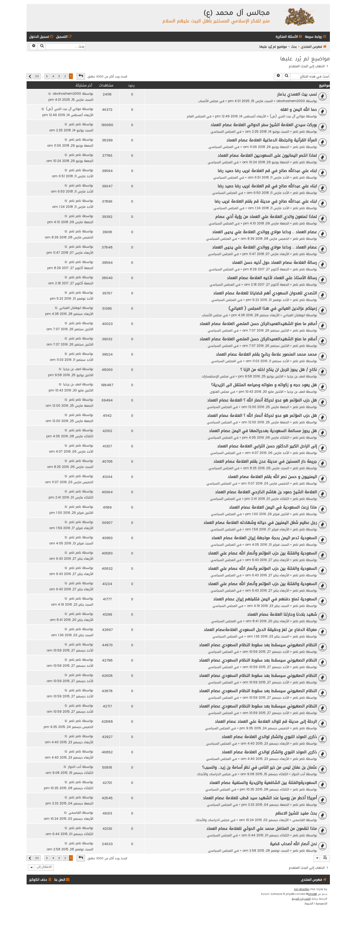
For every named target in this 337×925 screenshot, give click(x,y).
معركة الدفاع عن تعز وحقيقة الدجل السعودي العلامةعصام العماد (260, 629)
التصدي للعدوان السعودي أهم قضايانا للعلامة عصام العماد (265, 293)
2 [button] (65, 76)
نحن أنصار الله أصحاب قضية (293, 843)
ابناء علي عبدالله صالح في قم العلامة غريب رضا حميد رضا (267, 170)
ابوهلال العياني (294, 315)
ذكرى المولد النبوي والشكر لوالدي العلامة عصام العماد (269, 736)
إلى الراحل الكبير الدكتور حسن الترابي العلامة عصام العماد (267, 446)
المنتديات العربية (301, 899)
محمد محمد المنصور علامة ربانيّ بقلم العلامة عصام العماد (266, 354)
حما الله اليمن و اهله (298, 109)
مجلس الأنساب (208, 101)
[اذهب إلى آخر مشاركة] (50, 93)
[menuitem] (289, 36)
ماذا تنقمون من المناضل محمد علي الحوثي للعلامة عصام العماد (261, 828)
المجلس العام (196, 116)
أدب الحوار (298, 774)
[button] (81, 76)
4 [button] (53, 76)
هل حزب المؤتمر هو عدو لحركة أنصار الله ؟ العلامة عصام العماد (262, 400)
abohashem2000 (290, 101)
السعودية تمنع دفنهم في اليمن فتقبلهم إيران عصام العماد (265, 599)
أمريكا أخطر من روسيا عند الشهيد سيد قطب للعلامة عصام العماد (260, 798)
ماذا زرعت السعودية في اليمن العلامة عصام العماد (273, 507)
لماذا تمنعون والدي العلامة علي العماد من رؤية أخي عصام (266, 216)
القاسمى (298, 820)
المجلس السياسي (223, 131)
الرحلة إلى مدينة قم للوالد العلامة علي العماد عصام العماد (266, 721)
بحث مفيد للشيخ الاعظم (296, 813)
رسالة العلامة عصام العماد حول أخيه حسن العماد (274, 262)
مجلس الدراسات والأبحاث (214, 774)
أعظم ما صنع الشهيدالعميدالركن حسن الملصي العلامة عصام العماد (258, 323)
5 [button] (47, 76)
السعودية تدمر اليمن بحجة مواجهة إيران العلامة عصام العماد (264, 537)
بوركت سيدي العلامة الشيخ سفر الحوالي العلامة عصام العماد (264, 124)
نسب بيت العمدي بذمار (297, 94)
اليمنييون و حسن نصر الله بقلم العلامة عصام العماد (272, 476)
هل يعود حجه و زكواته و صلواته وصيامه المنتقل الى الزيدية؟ (264, 385)
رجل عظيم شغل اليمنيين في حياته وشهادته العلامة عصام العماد (260, 522)
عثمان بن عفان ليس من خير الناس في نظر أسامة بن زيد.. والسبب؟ (259, 767)
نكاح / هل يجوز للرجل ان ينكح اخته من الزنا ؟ (278, 369)
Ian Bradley (302, 889)
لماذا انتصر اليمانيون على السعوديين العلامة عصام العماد (267, 155)
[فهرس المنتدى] (299, 16)
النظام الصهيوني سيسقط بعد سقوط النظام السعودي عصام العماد (258, 645)
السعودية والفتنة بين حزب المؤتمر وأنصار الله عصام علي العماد (262, 553)
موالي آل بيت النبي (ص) (287, 116)
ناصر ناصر (299, 131)
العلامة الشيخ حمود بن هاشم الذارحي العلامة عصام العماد (266, 492)
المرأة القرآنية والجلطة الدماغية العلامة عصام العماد (271, 140)
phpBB (312, 894)
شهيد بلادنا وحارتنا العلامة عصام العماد (282, 614)
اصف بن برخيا (296, 376)
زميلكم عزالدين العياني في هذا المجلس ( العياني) (273, 308)
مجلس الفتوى (219, 392)
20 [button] (37, 76)
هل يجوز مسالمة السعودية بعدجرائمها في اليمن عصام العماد (263, 430)
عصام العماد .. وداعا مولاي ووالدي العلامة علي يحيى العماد (264, 232)
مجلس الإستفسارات (215, 376)
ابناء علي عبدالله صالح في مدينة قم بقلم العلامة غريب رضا (266, 201)
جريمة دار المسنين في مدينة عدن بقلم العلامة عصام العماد (265, 461)
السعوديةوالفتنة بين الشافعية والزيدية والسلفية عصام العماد (263, 782)
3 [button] (59, 76)
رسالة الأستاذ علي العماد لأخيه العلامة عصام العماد (272, 277)
